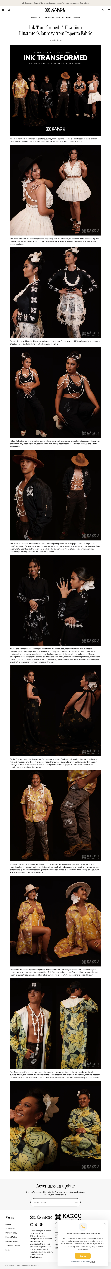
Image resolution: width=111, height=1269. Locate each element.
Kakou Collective (17, 1265)
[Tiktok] (36, 1224)
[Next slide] (108, 3)
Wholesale (9, 1228)
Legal (7, 1250)
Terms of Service (12, 1245)
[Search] (9, 10)
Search (8, 1224)
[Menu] (3, 10)
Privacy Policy (11, 1233)
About (68, 17)
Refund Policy (11, 1237)
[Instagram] (31, 1224)
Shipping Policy (11, 1241)
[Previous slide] (3, 3)
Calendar (60, 17)
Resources (49, 17)
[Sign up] (76, 1202)
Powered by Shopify (31, 1265)
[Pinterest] (41, 1224)
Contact (76, 17)
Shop (41, 17)
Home (34, 17)
